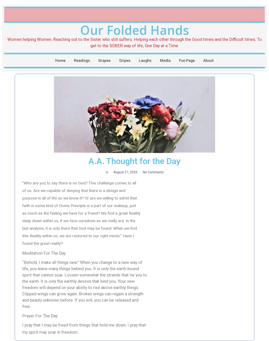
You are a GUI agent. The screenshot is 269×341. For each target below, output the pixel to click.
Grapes (104, 60)
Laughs (145, 60)
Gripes (125, 60)
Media (165, 60)
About (208, 60)
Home (60, 60)
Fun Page (187, 60)
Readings (82, 60)
